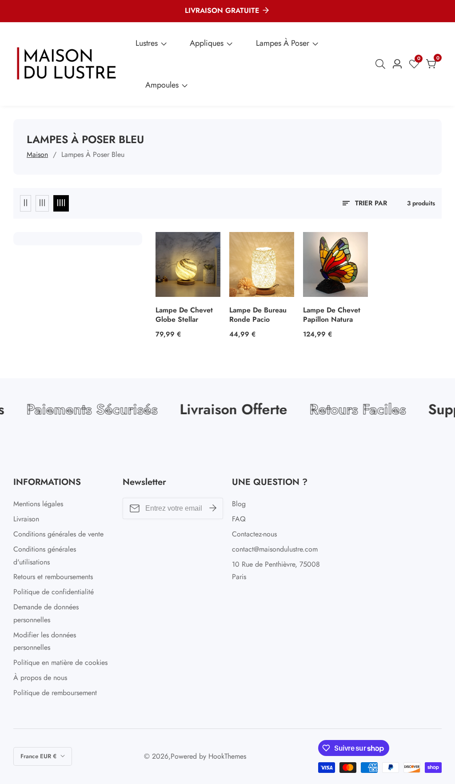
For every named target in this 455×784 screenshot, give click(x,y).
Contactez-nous (254, 534)
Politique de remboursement (55, 693)
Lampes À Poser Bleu (92, 154)
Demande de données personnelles (46, 613)
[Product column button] (25, 203)
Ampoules (162, 85)
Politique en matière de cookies (60, 662)
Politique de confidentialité (53, 592)
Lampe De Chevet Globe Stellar (184, 315)
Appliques (207, 43)
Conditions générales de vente (58, 534)
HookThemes (227, 756)
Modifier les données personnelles (44, 641)
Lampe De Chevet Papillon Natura (331, 315)
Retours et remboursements (53, 577)
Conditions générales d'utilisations (44, 555)
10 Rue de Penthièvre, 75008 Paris (276, 570)
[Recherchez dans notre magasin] (382, 64)
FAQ (239, 519)
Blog (239, 504)
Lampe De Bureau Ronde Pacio (258, 315)
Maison (37, 154)
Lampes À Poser (282, 43)
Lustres (147, 43)
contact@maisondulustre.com (275, 549)
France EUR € (39, 756)
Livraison (26, 519)
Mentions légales (38, 504)
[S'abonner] (213, 508)
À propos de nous (40, 677)
